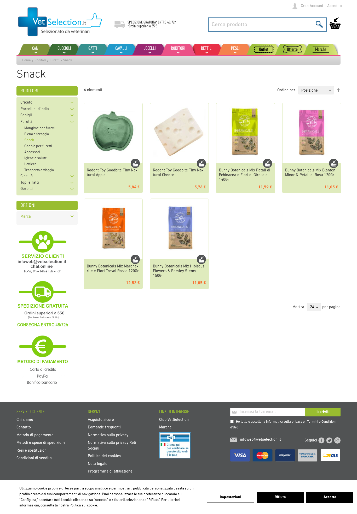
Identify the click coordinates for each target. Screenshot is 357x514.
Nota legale (97, 464)
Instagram (337, 440)
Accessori (32, 152)
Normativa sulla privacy (108, 435)
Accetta (330, 497)
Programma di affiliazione (110, 471)
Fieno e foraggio (36, 134)
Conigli (26, 115)
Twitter (329, 440)
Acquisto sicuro (101, 420)
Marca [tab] (25, 217)
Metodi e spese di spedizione (41, 443)
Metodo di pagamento (35, 435)
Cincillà (26, 176)
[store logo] (60, 22)
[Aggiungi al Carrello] (135, 163)
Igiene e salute (35, 158)
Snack (29, 140)
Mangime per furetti (39, 128)
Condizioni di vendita (34, 458)
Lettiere (30, 164)
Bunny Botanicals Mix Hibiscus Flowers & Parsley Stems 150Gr (178, 271)
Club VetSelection (174, 420)
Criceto (26, 103)
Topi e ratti (29, 183)
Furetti (54, 60)
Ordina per (286, 91)
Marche (165, 427)
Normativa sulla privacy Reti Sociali (112, 445)
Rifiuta (280, 497)
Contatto (23, 427)
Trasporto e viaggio (39, 170)
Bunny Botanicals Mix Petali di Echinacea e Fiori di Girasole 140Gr (244, 175)
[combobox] (267, 24)
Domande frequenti (104, 427)
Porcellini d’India (34, 109)
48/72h (171, 22)
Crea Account (312, 6)
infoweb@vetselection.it (260, 440)
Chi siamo (24, 420)
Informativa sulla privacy (284, 421)
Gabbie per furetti (38, 146)
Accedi (332, 6)
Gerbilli (26, 189)
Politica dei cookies (104, 456)
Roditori (40, 60)
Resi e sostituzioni (32, 450)
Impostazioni (230, 497)
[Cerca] (319, 24)
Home (26, 60)
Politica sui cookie (83, 505)
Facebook (321, 440)
